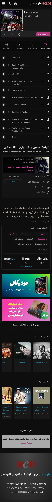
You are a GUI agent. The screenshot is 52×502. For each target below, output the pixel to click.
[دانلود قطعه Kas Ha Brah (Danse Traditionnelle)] (48, 66)
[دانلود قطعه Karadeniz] (48, 59)
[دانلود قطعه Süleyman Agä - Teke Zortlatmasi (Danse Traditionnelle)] (48, 120)
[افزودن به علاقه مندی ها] (11, 35)
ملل (13, 181)
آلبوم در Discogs (26, 266)
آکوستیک (30, 239)
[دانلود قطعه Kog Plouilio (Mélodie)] (48, 113)
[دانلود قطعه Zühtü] (48, 138)
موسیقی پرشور (26, 234)
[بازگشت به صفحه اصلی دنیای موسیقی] (16, 5)
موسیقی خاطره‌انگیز (40, 244)
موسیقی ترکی (42, 249)
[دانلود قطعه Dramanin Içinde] (48, 91)
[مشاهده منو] (3, 5)
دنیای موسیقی (45, 474)
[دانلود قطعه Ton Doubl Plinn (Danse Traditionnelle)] (48, 129)
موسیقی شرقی (42, 239)
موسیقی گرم (13, 234)
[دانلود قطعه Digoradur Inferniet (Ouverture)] (48, 98)
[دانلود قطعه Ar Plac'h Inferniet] (48, 106)
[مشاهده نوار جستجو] (9, 5)
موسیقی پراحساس (40, 234)
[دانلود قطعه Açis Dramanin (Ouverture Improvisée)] (48, 82)
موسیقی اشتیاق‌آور (24, 244)
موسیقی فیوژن (18, 239)
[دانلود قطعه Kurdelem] (48, 75)
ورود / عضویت (26, 443)
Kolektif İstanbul (31, 16)
